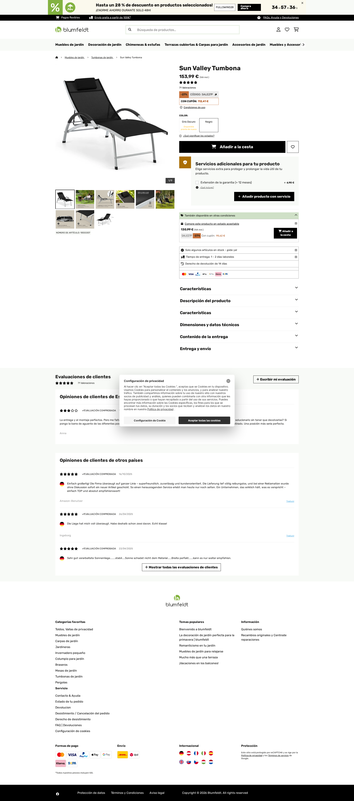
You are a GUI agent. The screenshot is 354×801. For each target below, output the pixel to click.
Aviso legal (157, 793)
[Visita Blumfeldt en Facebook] (57, 794)
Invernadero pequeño (70, 653)
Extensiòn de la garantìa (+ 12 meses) (226, 182)
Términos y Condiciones (127, 793)
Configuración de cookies (72, 731)
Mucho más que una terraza (198, 657)
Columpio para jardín (69, 659)
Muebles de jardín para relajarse (201, 651)
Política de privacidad (251, 755)
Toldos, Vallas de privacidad (74, 629)
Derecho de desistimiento (73, 719)
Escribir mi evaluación (277, 379)
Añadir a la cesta (236, 146)
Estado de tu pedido (69, 701)
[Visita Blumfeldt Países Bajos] (211, 762)
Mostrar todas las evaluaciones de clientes (183, 567)
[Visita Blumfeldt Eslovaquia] (189, 762)
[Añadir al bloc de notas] (293, 147)
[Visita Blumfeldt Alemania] (181, 753)
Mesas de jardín (66, 670)
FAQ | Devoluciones (68, 725)
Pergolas (61, 682)
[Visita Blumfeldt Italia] (203, 753)
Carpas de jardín (66, 641)
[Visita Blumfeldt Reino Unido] (181, 762)
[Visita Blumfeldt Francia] (196, 753)
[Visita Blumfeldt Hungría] (203, 762)
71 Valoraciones (187, 87)
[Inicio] (60, 57)
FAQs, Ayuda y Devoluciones (281, 17)
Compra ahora (246, 7)
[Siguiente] (303, 45)
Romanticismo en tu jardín (197, 645)
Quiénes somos (251, 629)
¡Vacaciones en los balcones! (198, 663)
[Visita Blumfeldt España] (211, 753)
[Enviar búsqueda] (129, 29)
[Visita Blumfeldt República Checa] (196, 762)
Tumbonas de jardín (102, 57)
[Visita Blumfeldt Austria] (189, 753)
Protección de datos (91, 793)
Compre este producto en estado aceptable (212, 223)
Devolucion (63, 707)
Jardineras (62, 647)
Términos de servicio (278, 755)
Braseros (61, 664)
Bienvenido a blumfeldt (195, 629)
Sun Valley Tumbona (131, 57)
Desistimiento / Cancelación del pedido (82, 713)
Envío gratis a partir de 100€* (113, 17)
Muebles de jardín (75, 57)
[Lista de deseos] (287, 29)
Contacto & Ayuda (67, 695)
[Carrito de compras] (296, 29)
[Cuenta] (278, 29)
